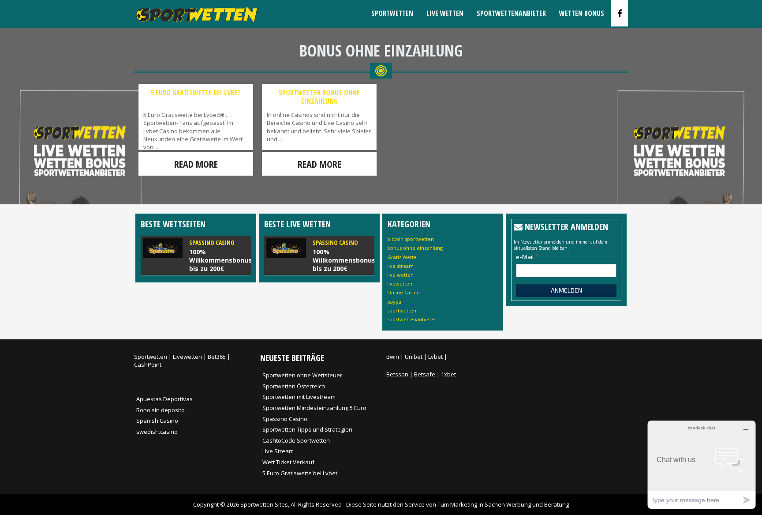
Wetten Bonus (581, 13)
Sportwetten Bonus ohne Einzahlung (319, 97)
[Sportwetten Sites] (196, 25)
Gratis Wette (402, 257)
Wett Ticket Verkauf (288, 462)
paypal (395, 301)
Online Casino (403, 292)
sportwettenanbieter (412, 319)
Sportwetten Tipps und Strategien (307, 429)
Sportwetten (392, 13)
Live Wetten (444, 13)
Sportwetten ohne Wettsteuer (302, 375)
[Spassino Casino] (196, 255)
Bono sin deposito (160, 410)
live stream (400, 266)
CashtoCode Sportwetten (296, 440)
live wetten (400, 274)
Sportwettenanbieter (511, 13)
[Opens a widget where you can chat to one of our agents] (701, 464)
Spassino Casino (284, 419)
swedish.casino (157, 432)
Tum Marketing (457, 504)
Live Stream (278, 451)
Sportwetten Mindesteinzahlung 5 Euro (314, 408)
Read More (196, 163)
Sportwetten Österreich (293, 386)
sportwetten (401, 310)
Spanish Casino (157, 421)
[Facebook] (619, 13)
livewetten (399, 283)
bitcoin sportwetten (410, 239)
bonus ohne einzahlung (415, 247)
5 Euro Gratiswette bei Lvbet (196, 93)
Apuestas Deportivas (164, 399)
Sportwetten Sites (264, 504)
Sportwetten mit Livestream (299, 397)
